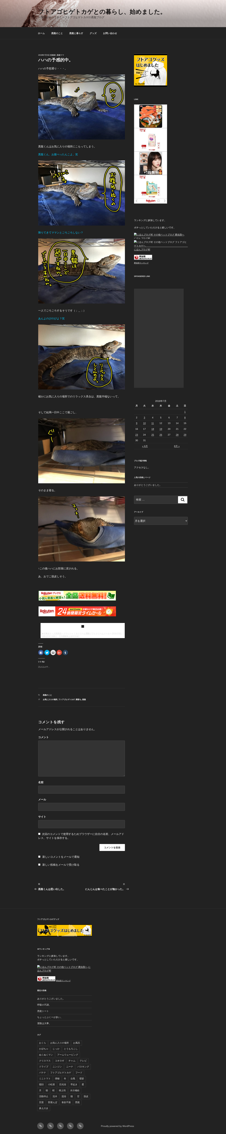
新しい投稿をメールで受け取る (60, 864)
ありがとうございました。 (148, 485)
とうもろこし (71, 1048)
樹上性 (62, 1090)
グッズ (93, 33)
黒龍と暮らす (76, 33)
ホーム (41, 33)
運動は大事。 (44, 1023)
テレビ (83, 1060)
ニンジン (57, 1066)
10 (144, 423)
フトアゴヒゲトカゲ (66, 699)
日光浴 (62, 1084)
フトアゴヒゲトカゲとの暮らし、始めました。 (102, 11)
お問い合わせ (110, 33)
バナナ (42, 1072)
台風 (72, 1078)
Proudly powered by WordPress (117, 1126)
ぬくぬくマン (46, 1054)
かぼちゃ (43, 1048)
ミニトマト (45, 1078)
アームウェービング (67, 1054)
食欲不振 (66, 1102)
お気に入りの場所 (50, 699)
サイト (42, 816)
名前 (41, 782)
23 (136, 434)
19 (160, 429)
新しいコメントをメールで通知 (60, 856)
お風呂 (76, 1042)
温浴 (64, 1096)
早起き (73, 1084)
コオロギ (59, 1060)
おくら (42, 1042)
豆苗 (41, 1102)
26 (160, 434)
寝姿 (81, 1078)
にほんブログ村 (142, 238)
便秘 (57, 1078)
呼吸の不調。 (44, 1004)
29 (185, 434)
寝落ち (78, 699)
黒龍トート (43, 1011)
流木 (55, 1096)
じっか (56, 1048)
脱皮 (86, 1096)
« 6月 (145, 446)
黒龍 (84, 699)
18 (152, 429)
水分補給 (74, 1090)
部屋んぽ (52, 1102)
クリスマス (45, 1060)
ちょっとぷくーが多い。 (50, 1017)
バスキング (83, 1066)
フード (78, 1072)
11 (152, 423)
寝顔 (41, 1084)
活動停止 (43, 1096)
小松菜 (51, 1084)
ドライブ (43, 1066)
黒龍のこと (57, 33)
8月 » (177, 446)
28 (177, 434)
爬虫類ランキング (141, 263)
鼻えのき (43, 1108)
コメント (43, 737)
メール (42, 799)
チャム (71, 1060)
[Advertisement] (159, 338)
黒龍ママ (60, 55)
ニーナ (69, 1066)
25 (152, 434)
